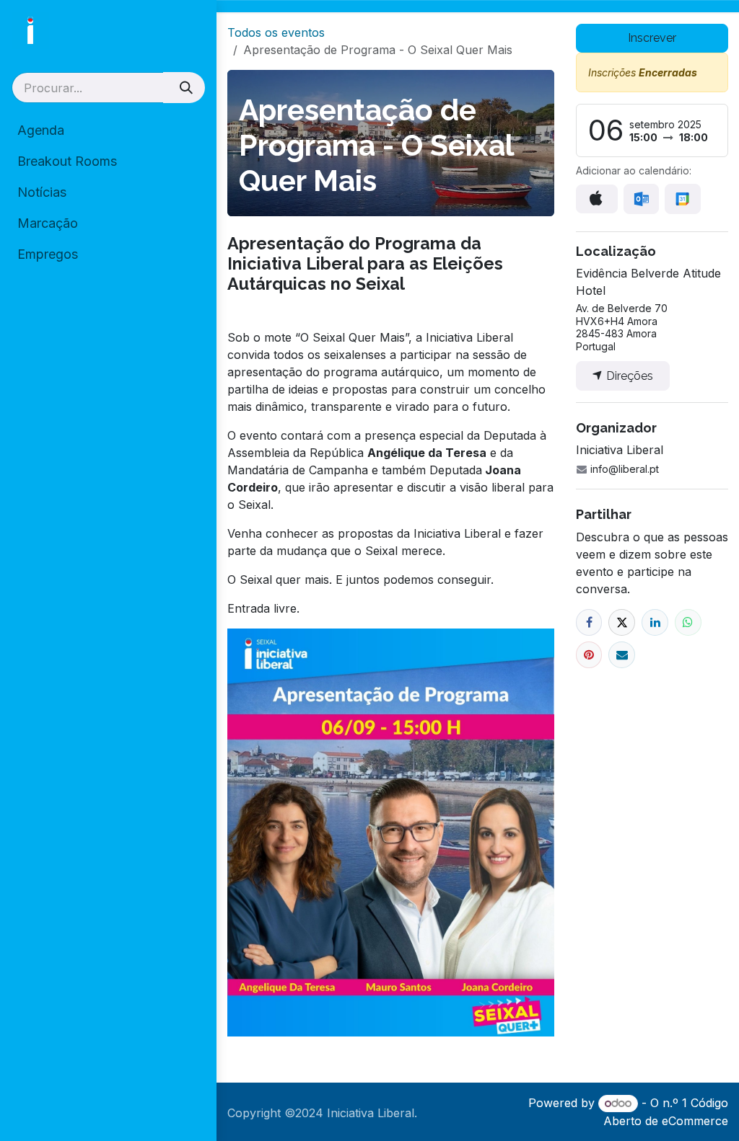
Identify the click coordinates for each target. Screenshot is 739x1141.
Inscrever (652, 38)
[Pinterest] (589, 654)
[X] (621, 622)
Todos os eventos (276, 32)
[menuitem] (108, 130)
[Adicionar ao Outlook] (641, 198)
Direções (628, 376)
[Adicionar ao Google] (682, 198)
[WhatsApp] (688, 622)
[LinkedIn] (655, 622)
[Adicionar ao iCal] (597, 199)
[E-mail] (621, 654)
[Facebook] (589, 622)
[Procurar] (184, 87)
